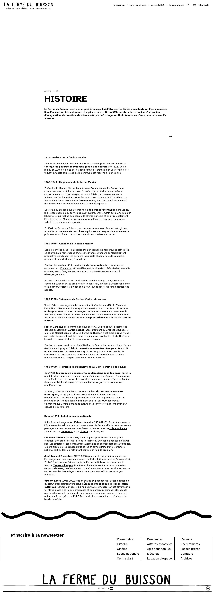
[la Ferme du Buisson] (106, 579)
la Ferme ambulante (75, 490)
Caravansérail (123, 459)
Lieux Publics (51, 379)
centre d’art (67, 431)
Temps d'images (63, 465)
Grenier (109, 376)
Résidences (155, 539)
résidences (69, 446)
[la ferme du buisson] (28, 4)
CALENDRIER (103, 588)
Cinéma (122, 549)
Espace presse (190, 549)
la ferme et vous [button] (138, 5)
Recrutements (190, 544)
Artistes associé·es (159, 544)
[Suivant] (171, 138)
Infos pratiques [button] (176, 5)
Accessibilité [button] (157, 5)
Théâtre (123, 336)
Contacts (187, 554)
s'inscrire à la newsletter (37, 535)
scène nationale (13, 8)
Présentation (125, 539)
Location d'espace (159, 558)
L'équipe (186, 539)
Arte (79, 462)
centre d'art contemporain (40, 8)
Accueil (47, 91)
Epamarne (65, 268)
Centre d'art (125, 558)
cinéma (24, 8)
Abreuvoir (103, 459)
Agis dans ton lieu (159, 549)
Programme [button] (119, 5)
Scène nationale (128, 554)
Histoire (56, 91)
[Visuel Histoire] (62, 137)
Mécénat (153, 554)
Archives (186, 558)
